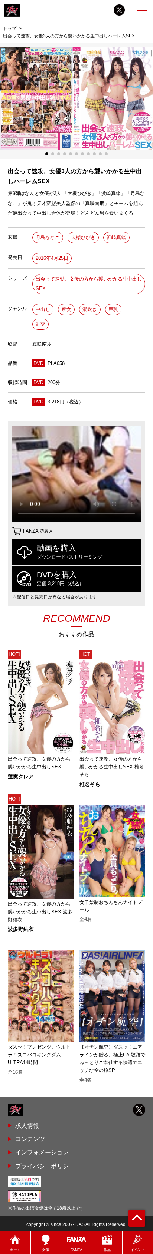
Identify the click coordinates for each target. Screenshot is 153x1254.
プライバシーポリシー (45, 1166)
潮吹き (89, 309)
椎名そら (89, 784)
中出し (43, 309)
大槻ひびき (83, 237)
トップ (9, 28)
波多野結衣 (21, 929)
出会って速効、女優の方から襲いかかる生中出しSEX (89, 283)
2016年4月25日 (52, 258)
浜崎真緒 (116, 237)
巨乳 (113, 309)
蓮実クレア (21, 776)
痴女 (66, 309)
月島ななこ (48, 237)
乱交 (40, 324)
